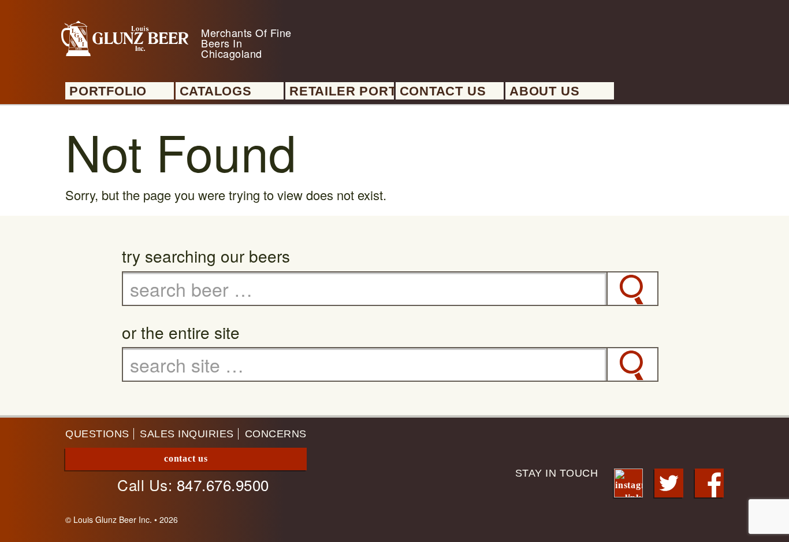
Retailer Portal (341, 91)
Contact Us (443, 91)
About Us (544, 91)
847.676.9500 (223, 484)
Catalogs (216, 91)
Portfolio (108, 91)
